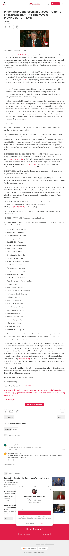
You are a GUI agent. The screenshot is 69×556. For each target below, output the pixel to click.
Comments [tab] (8, 429)
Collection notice (49, 544)
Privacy (38, 544)
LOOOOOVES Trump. (20, 207)
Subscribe (55, 4)
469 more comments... (10, 464)
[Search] (44, 3)
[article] (34, 482)
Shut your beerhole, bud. (11, 482)
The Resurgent (10, 399)
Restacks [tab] (15, 429)
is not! (24, 80)
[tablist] (11, 429)
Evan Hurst (7, 21)
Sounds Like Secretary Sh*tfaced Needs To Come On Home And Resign (26, 479)
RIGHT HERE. (30, 386)
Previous (10, 417)
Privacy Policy (47, 518)
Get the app (42, 548)
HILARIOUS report (24, 55)
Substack (26, 552)
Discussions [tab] (17, 473)
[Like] (5, 27)
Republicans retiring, (16, 159)
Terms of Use (42, 517)
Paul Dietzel (11, 453)
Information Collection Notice (34, 518)
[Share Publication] (48, 3)
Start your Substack (30, 548)
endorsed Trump (24, 358)
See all (7, 519)
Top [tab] (6, 473)
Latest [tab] (10, 473)
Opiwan (10, 445)
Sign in (64, 4)
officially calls (31, 164)
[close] (50, 489)
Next (59, 417)
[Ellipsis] (64, 444)
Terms (42, 544)
